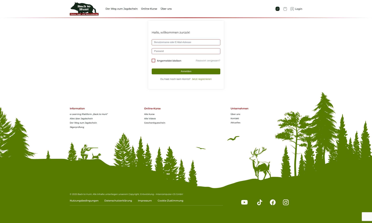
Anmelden (186, 71)
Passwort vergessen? (208, 60)
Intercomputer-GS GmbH (169, 194)
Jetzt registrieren (202, 79)
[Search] (278, 9)
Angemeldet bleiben (169, 60)
